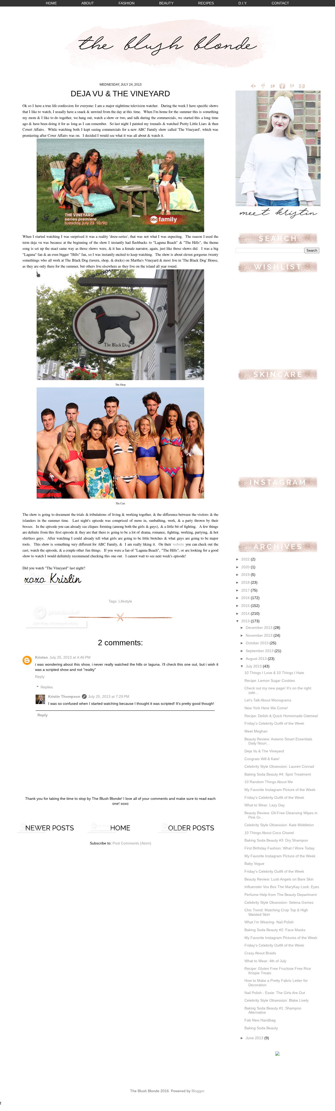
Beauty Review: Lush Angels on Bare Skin (279, 879)
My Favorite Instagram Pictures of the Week (280, 938)
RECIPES (206, 3)
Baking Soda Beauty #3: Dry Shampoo (276, 840)
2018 (246, 582)
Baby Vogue (254, 864)
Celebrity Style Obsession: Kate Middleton (279, 825)
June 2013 (255, 1038)
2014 (246, 614)
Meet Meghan (255, 731)
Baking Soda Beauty (261, 1028)
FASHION (127, 3)
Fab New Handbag (260, 1020)
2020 (246, 567)
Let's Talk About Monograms (267, 700)
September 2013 (260, 651)
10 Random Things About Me (268, 782)
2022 (246, 559)
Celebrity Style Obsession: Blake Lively (276, 1000)
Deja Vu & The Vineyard (264, 751)
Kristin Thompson (64, 697)
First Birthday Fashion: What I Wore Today (279, 848)
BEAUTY (166, 3)
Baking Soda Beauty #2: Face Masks (274, 930)
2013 (246, 621)
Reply (39, 677)
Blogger (198, 1091)
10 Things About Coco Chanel (269, 833)
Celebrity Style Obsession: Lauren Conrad (279, 767)
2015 (246, 606)
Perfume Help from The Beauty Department (280, 895)
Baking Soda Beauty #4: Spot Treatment (277, 774)
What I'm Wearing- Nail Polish (269, 922)
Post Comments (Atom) (132, 843)
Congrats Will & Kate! (262, 759)
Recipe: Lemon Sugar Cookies (269, 681)
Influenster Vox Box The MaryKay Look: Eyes (281, 887)
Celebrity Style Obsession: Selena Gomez (279, 903)
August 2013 (257, 659)
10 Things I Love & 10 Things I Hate (274, 673)
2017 (246, 590)
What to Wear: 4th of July (265, 961)
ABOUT (87, 3)
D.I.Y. (242, 3)
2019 (246, 575)
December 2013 (259, 628)
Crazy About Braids (260, 953)
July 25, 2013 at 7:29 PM (108, 697)
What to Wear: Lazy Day (264, 805)
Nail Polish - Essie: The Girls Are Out (274, 993)
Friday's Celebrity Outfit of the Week (274, 723)
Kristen (41, 657)
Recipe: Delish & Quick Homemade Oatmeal (281, 716)
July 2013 (254, 666)
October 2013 (258, 643)
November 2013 (259, 635)
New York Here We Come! (266, 708)
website (178, 544)
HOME (51, 3)
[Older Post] (191, 832)
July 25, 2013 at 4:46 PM (70, 657)
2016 (246, 598)
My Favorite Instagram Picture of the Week (279, 790)
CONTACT (280, 3)
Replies (47, 687)
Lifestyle (125, 601)
